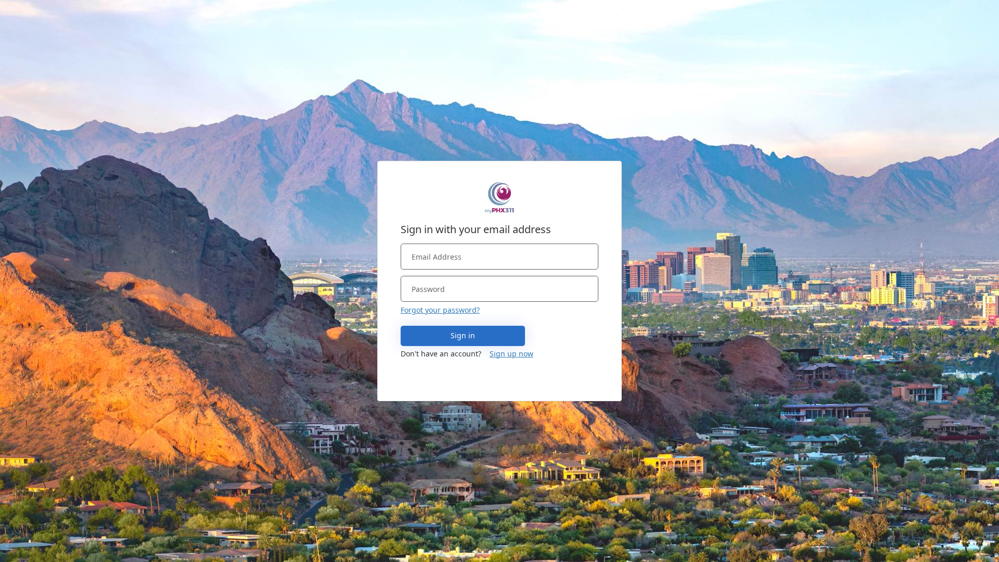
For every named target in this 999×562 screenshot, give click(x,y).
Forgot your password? (440, 310)
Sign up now (511, 354)
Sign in (463, 335)
